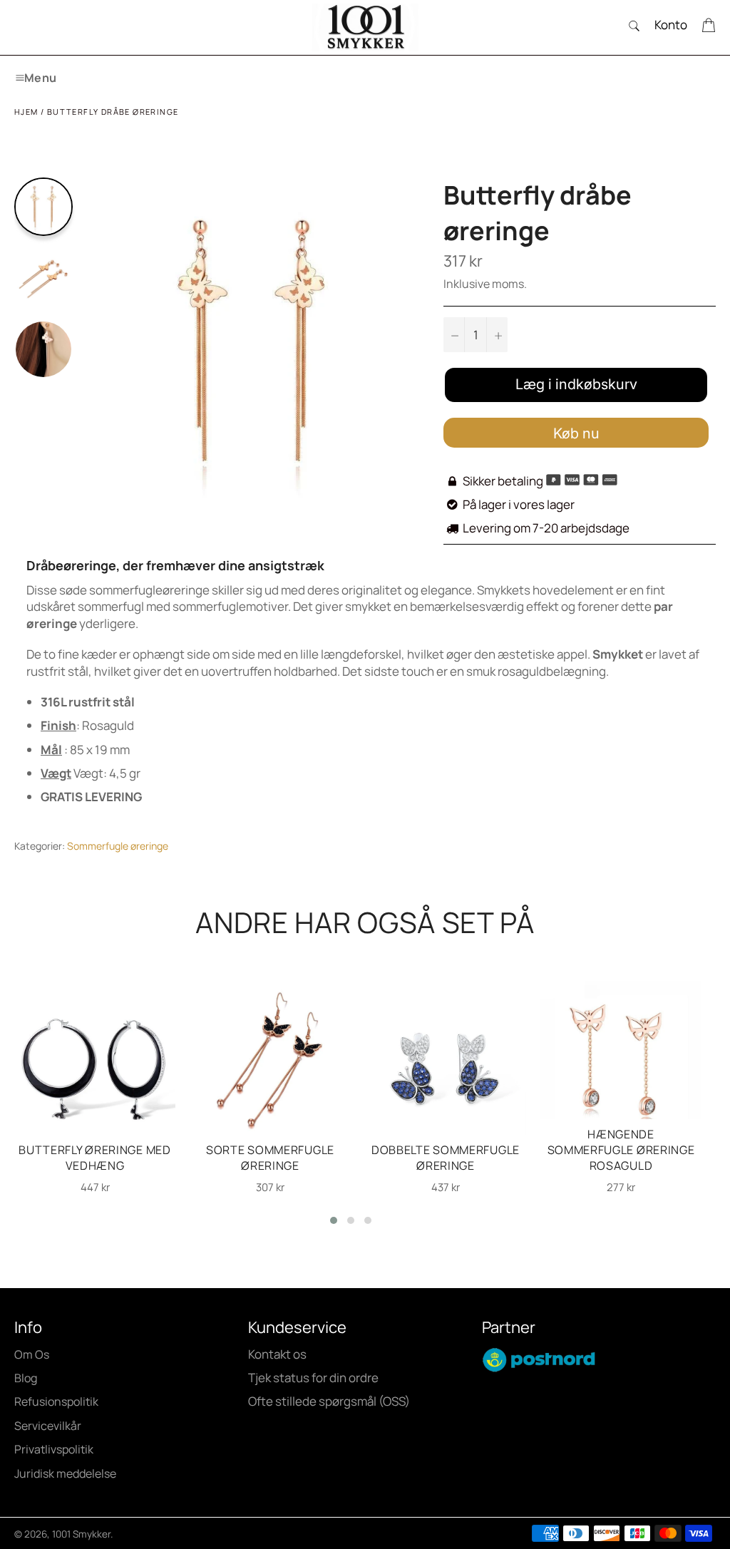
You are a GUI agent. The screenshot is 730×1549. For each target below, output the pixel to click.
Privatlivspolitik (53, 1449)
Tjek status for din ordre (313, 1377)
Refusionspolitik (56, 1401)
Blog (25, 1378)
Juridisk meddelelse (65, 1473)
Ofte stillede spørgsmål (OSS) (329, 1401)
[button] (333, 1220)
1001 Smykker (81, 1534)
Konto (670, 24)
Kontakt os (277, 1354)
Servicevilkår (47, 1426)
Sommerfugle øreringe (117, 846)
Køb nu (576, 433)
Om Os (31, 1354)
